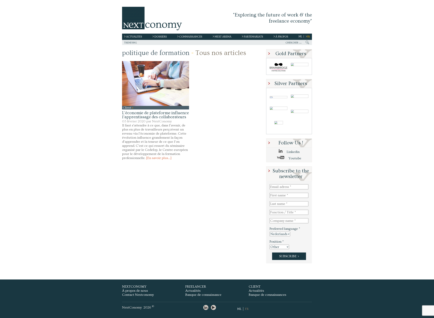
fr (308, 36)
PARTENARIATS (253, 36)
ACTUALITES (134, 36)
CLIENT (255, 286)
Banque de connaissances (267, 295)
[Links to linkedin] (206, 308)
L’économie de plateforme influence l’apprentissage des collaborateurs (155, 114)
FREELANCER (195, 286)
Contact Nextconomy (138, 295)
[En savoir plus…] (159, 158)
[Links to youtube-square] (214, 308)
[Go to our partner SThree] (299, 67)
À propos (281, 36)
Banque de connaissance (203, 295)
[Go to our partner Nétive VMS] (278, 126)
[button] (155, 83)
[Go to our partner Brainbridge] (278, 67)
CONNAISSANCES (190, 36)
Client (127, 107)
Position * (277, 242)
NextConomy (162, 121)
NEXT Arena (223, 36)
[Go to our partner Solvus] (299, 97)
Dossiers (160, 36)
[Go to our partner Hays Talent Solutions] (299, 112)
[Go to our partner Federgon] (278, 112)
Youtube (294, 158)
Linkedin (293, 152)
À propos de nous (135, 291)
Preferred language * (285, 229)
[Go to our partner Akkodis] (278, 97)
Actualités (193, 291)
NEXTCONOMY (134, 286)
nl (300, 36)
